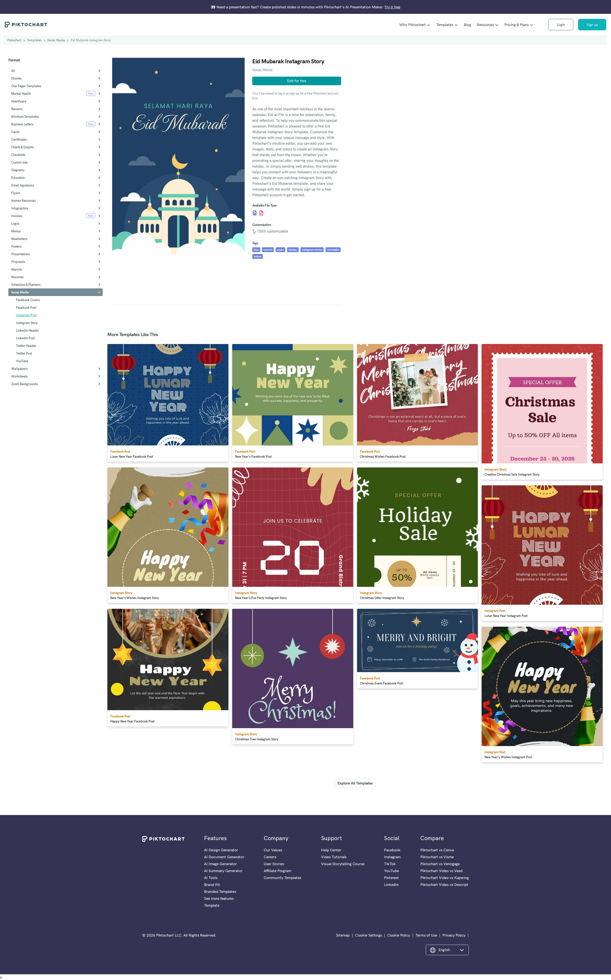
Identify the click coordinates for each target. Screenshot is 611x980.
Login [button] (561, 24)
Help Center (331, 850)
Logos (15, 223)
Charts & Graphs (22, 147)
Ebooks (16, 78)
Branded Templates (220, 891)
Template (211, 905)
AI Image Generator (220, 863)
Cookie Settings (368, 935)
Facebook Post (26, 307)
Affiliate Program (277, 870)
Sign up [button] (592, 24)
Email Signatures (22, 185)
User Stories (274, 863)
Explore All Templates (355, 783)
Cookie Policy (398, 935)
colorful (267, 249)
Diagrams (17, 170)
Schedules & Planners (26, 284)
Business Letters (22, 124)
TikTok (390, 863)
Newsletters (19, 239)
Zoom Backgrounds (24, 384)
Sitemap (343, 935)
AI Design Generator (221, 850)
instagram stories (312, 249)
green (280, 249)
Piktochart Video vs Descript (444, 884)
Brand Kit (212, 884)
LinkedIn (391, 884)
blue (256, 249)
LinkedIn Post (25, 338)
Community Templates (282, 877)
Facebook (392, 850)
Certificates (19, 139)
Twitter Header (26, 346)
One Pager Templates (26, 86)
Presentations (20, 254)
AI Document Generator (224, 856)
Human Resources (23, 200)
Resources (485, 24)
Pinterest (391, 877)
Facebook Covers (28, 300)
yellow (257, 256)
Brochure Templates (25, 116)
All (13, 71)
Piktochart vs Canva (437, 850)
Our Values (273, 850)
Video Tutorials (334, 856)
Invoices (16, 216)
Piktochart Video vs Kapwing (444, 877)
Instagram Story (27, 323)
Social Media (56, 40)
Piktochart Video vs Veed (441, 870)
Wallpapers (19, 369)
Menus (16, 231)
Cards (15, 132)
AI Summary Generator (223, 870)
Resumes (17, 277)
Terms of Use (426, 935)
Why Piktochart (412, 24)
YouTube (22, 361)
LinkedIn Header (27, 330)
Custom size (19, 162)
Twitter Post (24, 353)
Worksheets (19, 376)
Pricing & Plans (516, 24)
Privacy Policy (453, 935)
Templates (444, 24)
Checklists (18, 155)
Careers (270, 856)
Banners (16, 109)
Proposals (18, 262)
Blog (467, 24)
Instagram (392, 856)
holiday (293, 249)
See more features (219, 898)
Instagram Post (26, 315)
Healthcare (18, 101)
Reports (16, 269)
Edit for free (296, 81)
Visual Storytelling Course (342, 863)
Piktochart (14, 40)
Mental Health (21, 93)
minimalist (333, 249)
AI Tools (210, 877)
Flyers (15, 193)
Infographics (19, 208)
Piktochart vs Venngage (440, 863)
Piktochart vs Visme (437, 856)
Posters (16, 246)
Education (18, 178)
